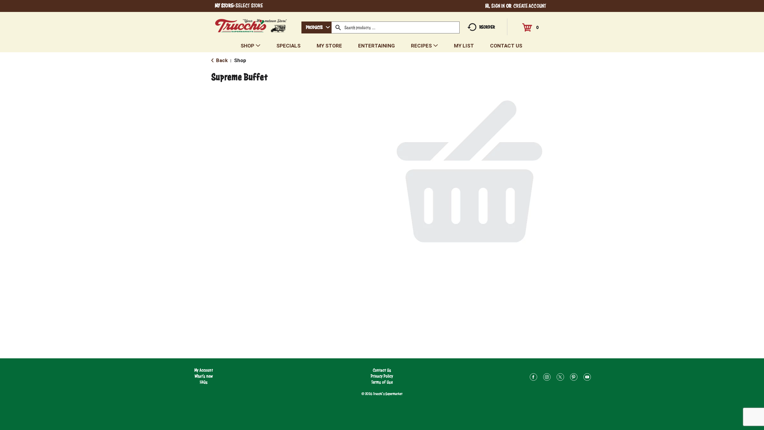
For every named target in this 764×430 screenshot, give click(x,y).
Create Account (529, 6)
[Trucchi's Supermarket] (251, 24)
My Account (203, 370)
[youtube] (587, 378)
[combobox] (316, 27)
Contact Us (382, 370)
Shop (240, 60)
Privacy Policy (382, 376)
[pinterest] (573, 378)
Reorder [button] (487, 27)
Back (221, 60)
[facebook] (533, 378)
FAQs (204, 382)
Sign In (498, 6)
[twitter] (560, 378)
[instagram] (547, 378)
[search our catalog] (338, 27)
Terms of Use (382, 382)
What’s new (204, 376)
